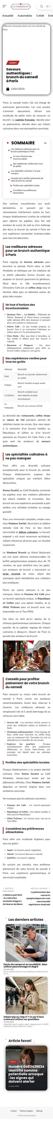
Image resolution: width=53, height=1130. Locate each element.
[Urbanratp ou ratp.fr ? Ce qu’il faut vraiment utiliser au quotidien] (26, 995)
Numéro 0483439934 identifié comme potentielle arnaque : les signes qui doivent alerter (26, 1074)
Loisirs (12, 62)
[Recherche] (42, 6)
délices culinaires (28, 532)
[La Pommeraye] (20, 6)
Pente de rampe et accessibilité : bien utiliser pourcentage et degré (25, 965)
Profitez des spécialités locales (26, 185)
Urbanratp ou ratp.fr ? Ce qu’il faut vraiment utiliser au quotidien (24, 1018)
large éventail (11, 574)
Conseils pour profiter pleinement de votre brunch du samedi (27, 179)
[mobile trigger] (5, 6)
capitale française (25, 119)
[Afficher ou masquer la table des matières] (40, 143)
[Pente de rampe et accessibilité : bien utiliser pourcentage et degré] (26, 943)
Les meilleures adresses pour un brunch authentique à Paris (25, 150)
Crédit (13, 1062)
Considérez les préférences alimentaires (24, 191)
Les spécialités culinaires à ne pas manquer (25, 172)
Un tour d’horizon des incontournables (22, 157)
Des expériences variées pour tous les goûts (28, 165)
